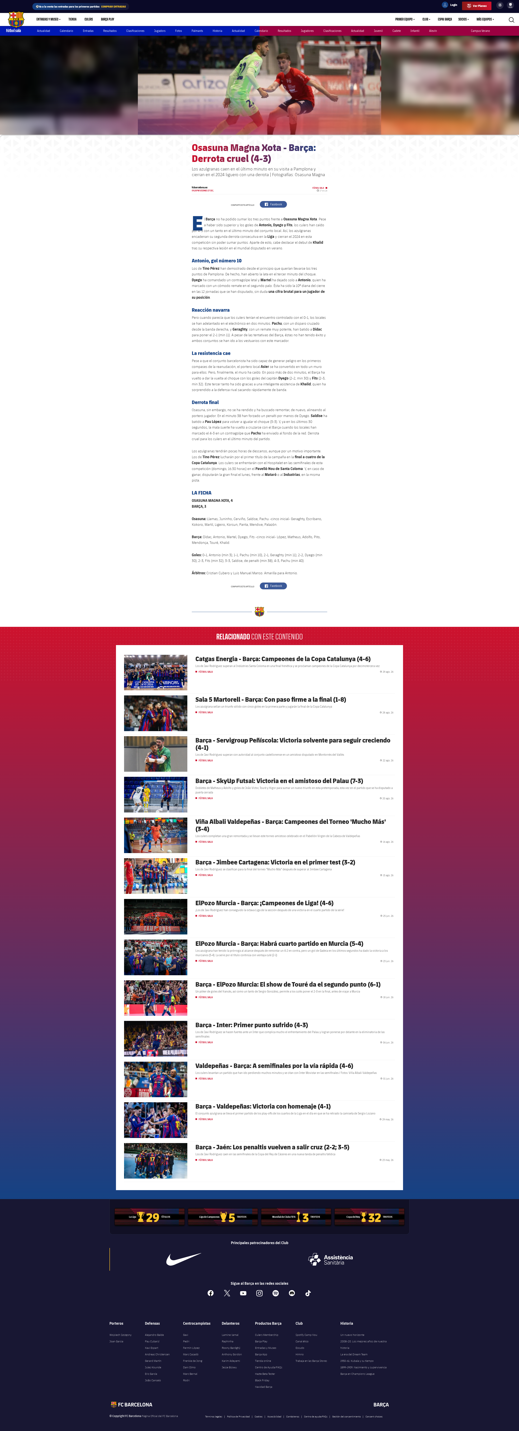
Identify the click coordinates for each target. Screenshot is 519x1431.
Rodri (186, 1380)
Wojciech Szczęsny (120, 1334)
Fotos (178, 30)
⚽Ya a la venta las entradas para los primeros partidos (81, 6)
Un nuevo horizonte (352, 1334)
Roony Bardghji (231, 1347)
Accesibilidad (274, 1416)
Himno (300, 1354)
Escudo (300, 1347)
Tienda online (263, 1360)
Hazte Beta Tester (265, 1373)
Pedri (186, 1341)
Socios (462, 19)
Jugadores (307, 30)
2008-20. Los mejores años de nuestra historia (363, 1344)
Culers (89, 19)
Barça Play (107, 19)
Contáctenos (292, 1416)
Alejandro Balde (154, 1334)
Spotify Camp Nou (306, 1334)
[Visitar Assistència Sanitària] (330, 1259)
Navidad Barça (263, 1386)
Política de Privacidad (238, 1416)
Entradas (88, 30)
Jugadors (159, 30)
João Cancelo (153, 1380)
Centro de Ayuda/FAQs (268, 1367)
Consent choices (374, 1416)
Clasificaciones (135, 30)
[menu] (510, 5)
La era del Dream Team (354, 1354)
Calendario (66, 30)
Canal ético (302, 1341)
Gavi (185, 1334)
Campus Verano (480, 30)
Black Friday (262, 1380)
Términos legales (213, 1416)
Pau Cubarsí (152, 1341)
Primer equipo (404, 19)
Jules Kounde (153, 1367)
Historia (217, 30)
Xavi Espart (151, 1347)
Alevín (433, 30)
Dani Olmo (189, 1367)
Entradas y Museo (47, 19)
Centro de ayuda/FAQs (315, 1416)
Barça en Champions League (357, 1373)
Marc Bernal (190, 1373)
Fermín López (191, 1347)
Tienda (72, 19)
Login (451, 5)
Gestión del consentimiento (346, 1416)
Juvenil (378, 30)
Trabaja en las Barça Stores (311, 1360)
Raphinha (227, 1341)
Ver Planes (480, 6)
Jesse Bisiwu (229, 1367)
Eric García (151, 1373)
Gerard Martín (153, 1360)
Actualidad (43, 30)
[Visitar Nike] (184, 1259)
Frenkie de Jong (192, 1360)
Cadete (396, 30)
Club (425, 19)
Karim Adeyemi (231, 1360)
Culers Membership (266, 1334)
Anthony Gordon (232, 1354)
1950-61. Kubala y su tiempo (357, 1360)
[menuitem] (510, 4)
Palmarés (197, 30)
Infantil (415, 30)
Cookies (259, 1416)
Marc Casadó (190, 1354)
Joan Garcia (116, 1341)
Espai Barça (445, 19)
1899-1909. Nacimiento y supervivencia (363, 1367)
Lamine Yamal (230, 1334)
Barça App (261, 1354)
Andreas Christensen (157, 1354)
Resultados (110, 30)
